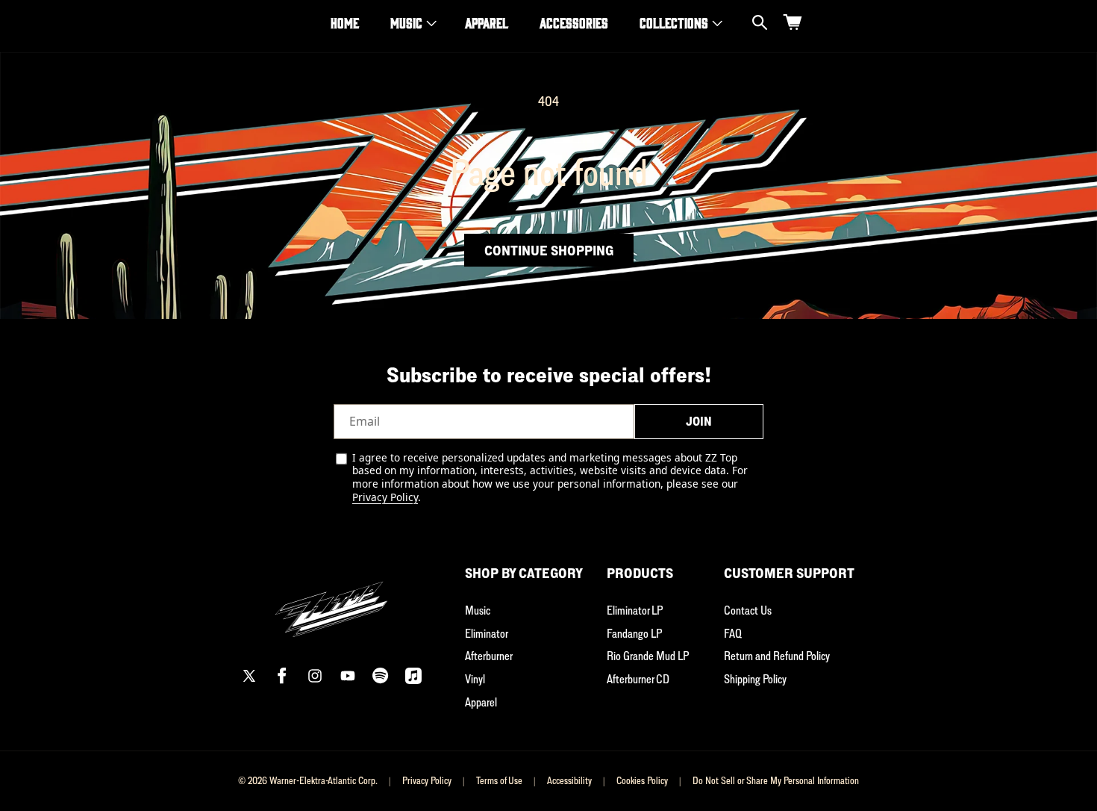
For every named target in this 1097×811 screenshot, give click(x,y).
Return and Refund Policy (777, 655)
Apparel (481, 702)
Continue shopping (548, 250)
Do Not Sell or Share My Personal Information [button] (776, 780)
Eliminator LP (635, 610)
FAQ (733, 633)
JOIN (699, 421)
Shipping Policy (755, 679)
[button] (412, 23)
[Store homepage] (331, 601)
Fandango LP (634, 633)
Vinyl (475, 679)
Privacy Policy (385, 497)
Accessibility (569, 780)
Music (406, 22)
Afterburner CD (638, 679)
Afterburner (489, 655)
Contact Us (748, 610)
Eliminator (486, 633)
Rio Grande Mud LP (648, 655)
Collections (674, 22)
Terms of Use (499, 780)
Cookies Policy (642, 780)
